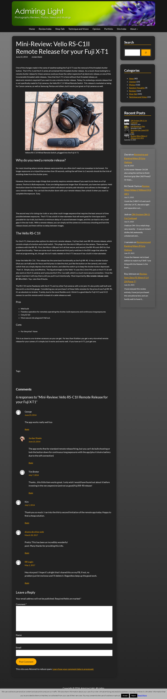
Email (18, 647)
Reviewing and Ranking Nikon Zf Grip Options (136, 158)
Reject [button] (133, 696)
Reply (27, 429)
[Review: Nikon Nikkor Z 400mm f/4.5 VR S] (126, 137)
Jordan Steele (35, 438)
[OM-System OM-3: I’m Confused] (126, 122)
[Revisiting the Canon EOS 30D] (126, 131)
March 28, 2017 (31, 535)
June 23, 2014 (30, 415)
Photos (132, 85)
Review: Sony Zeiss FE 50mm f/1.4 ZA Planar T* (136, 277)
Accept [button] (125, 696)
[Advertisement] (60, 201)
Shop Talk (133, 94)
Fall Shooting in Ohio (138, 126)
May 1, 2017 (30, 565)
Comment (21, 604)
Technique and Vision (138, 97)
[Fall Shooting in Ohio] (126, 127)
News (131, 78)
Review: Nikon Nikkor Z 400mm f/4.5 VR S (139, 137)
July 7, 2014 (34, 475)
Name (19, 635)
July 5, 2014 (30, 505)
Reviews (132, 91)
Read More (142, 695)
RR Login (29, 561)
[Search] (145, 52)
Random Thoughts (137, 88)
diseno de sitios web (34, 531)
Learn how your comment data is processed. (73, 669)
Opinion (132, 81)
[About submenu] (137, 29)
